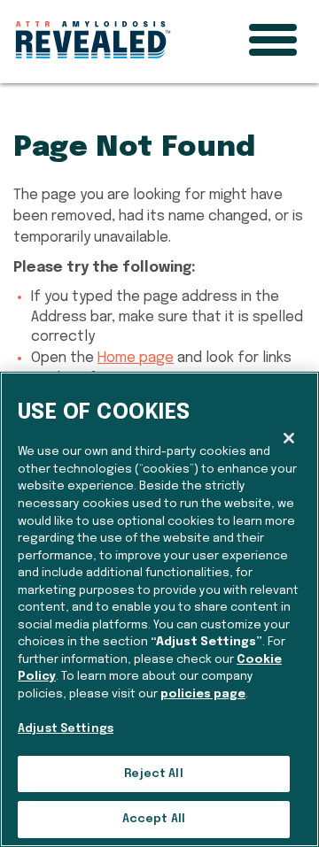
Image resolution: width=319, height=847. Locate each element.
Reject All (153, 774)
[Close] (288, 438)
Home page (135, 358)
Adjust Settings (65, 729)
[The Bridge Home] (93, 35)
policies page (202, 694)
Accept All (153, 819)
